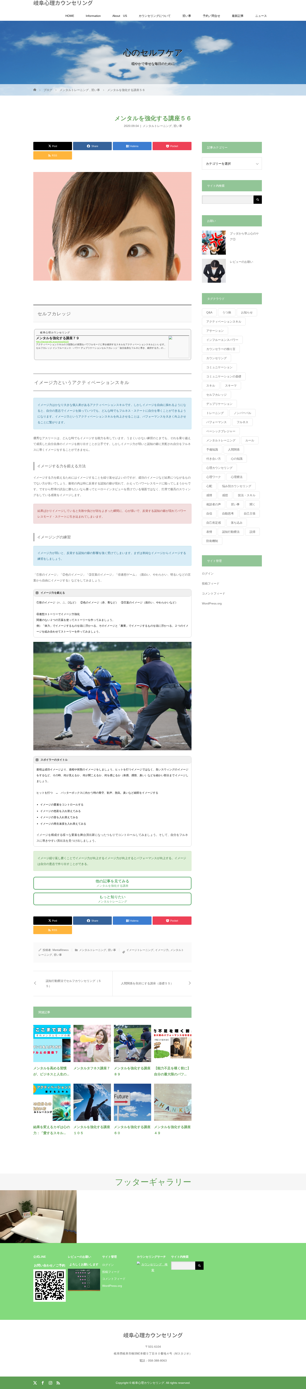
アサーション (215, 330)
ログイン (208, 573)
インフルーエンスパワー (222, 339)
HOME (69, 15)
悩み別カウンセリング (236, 486)
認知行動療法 (231, 531)
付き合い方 (213, 458)
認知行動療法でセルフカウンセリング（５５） (73, 983)
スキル (210, 385)
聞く (252, 504)
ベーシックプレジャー (220, 431)
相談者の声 (213, 504)
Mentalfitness (60, 950)
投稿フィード (210, 583)
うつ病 (226, 312)
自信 (209, 513)
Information (93, 15)
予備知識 (212, 449)
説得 (252, 531)
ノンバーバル (242, 413)
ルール (249, 440)
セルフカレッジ (216, 394)
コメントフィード (213, 593)
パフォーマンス (216, 422)
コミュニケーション (219, 367)
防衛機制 (212, 541)
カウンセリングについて (155, 15)
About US (119, 15)
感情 (209, 495)
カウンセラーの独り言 (220, 349)
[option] (38, 1216)
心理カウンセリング (219, 467)
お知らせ (247, 312)
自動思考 (228, 513)
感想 (225, 495)
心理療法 (237, 477)
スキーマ (231, 385)
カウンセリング (216, 358)
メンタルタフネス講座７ (91, 1068)
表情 (209, 531)
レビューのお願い (241, 261)
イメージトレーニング (139, 950)
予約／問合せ (211, 15)
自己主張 (249, 513)
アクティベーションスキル (223, 321)
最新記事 (238, 15)
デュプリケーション (219, 403)
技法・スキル (246, 495)
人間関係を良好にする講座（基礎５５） (147, 983)
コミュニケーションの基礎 (223, 376)
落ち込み (237, 522)
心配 (209, 486)
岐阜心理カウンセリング (63, 2)
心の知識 (237, 458)
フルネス (242, 422)
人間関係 (234, 449)
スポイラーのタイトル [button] (54, 759)
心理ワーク (213, 477)
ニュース (261, 15)
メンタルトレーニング (157, 126)
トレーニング (215, 413)
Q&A (209, 312)
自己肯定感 (213, 522)
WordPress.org (212, 603)
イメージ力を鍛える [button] (53, 592)
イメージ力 (162, 950)
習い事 (186, 15)
